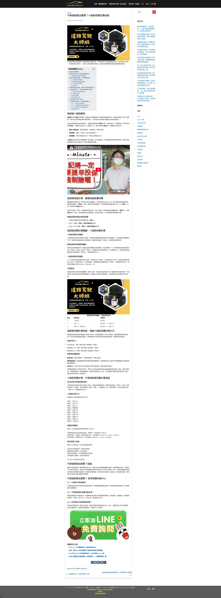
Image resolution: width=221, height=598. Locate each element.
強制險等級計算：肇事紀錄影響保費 (79, 74)
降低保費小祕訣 (76, 97)
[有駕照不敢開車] (98, 526)
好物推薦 (140, 126)
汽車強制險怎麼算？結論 (76, 99)
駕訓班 (139, 166)
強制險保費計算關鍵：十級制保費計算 (79, 77)
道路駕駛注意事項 (142, 163)
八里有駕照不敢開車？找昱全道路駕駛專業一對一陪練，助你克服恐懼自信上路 (146, 83)
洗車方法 (140, 156)
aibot (81, 20)
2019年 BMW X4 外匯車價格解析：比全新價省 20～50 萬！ (87, 553)
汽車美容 (131, 4)
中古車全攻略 (141, 123)
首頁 (95, 4)
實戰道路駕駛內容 (142, 129)
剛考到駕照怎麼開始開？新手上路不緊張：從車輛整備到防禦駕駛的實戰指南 (146, 60)
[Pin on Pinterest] (98, 562)
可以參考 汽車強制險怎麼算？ (76, 459)
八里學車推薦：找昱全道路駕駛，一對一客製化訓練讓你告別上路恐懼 (146, 91)
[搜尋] (142, 4)
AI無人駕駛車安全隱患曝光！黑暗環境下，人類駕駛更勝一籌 (87, 556)
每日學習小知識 (142, 136)
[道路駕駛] (98, 43)
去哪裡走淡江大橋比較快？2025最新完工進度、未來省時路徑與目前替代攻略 (146, 98)
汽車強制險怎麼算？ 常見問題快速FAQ (79, 101)
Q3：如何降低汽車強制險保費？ (80, 107)
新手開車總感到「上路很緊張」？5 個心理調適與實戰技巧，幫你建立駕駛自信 (146, 29)
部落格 (137, 4)
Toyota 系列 (140, 119)
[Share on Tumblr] (104, 562)
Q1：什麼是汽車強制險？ (78, 103)
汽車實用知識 (141, 146)
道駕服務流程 (102, 4)
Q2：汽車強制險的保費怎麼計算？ (81, 105)
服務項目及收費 (114, 4)
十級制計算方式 (76, 93)
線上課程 (123, 4)
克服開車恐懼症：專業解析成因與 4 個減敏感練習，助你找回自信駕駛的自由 (146, 44)
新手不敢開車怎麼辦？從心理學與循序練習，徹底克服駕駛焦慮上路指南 (146, 36)
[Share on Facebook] (92, 562)
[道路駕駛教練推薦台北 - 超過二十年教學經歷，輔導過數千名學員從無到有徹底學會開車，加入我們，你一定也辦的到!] (74, 4)
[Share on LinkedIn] (101, 562)
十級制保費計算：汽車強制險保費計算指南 (80, 89)
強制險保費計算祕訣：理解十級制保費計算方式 (82, 87)
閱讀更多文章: (75, 109)
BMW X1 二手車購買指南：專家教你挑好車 (82, 547)
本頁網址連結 (83, 568)
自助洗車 (140, 159)
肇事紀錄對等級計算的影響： (79, 75)
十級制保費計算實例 (77, 83)
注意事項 (74, 85)
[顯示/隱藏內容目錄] (93, 69)
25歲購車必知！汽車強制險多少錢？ (79, 574)
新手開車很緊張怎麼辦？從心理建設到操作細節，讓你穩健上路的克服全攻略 (146, 75)
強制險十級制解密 (74, 71)
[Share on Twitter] (95, 562)
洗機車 (139, 153)
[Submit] (154, 12)
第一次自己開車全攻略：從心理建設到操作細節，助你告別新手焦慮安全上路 (146, 67)
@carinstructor (127, 587)
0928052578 (105, 587)
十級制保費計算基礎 (77, 79)
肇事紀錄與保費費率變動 (78, 81)
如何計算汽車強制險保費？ (79, 91)
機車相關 (140, 133)
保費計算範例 (75, 95)
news (138, 116)
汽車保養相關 (141, 143)
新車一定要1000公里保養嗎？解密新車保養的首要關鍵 (86, 550)
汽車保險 (69, 12)
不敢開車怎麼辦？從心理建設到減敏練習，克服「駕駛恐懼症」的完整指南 (146, 52)
